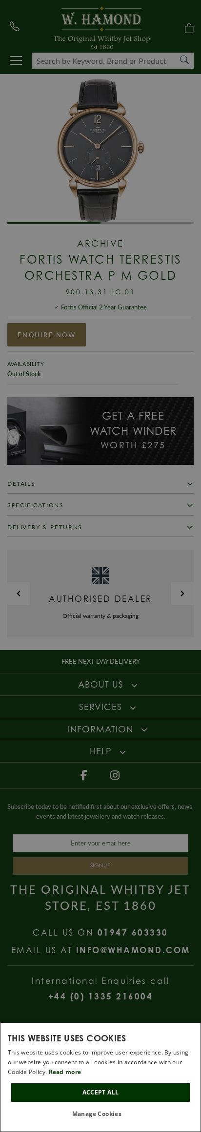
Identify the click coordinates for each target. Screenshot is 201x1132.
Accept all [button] (100, 1092)
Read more (65, 1072)
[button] (101, 1114)
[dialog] (100, 1077)
